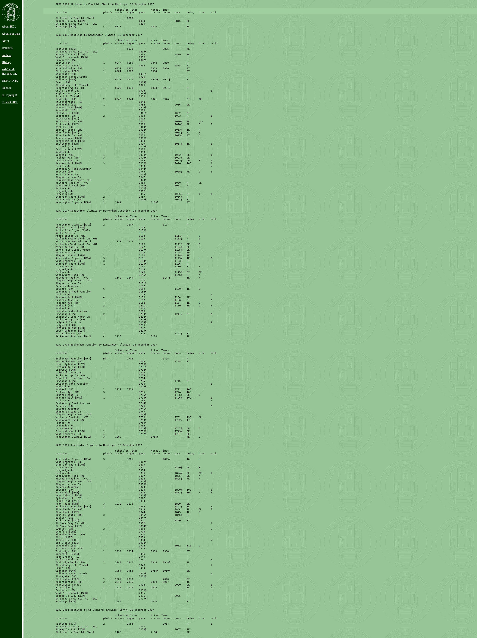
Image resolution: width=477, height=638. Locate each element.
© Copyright (9, 95)
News (5, 40)
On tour (6, 87)
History (6, 62)
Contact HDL (10, 102)
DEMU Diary (10, 80)
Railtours (7, 47)
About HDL (9, 26)
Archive (6, 55)
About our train (11, 33)
